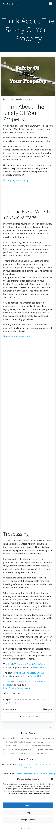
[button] (52, 779)
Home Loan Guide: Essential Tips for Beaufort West (28, 745)
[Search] (51, 727)
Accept (28, 805)
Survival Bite (36, 676)
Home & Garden (21, 699)
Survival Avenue (38, 667)
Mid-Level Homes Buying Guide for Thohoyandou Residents (28, 749)
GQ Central (10, 99)
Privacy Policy (25, 828)
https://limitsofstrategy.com (16, 688)
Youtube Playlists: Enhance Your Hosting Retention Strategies (28, 738)
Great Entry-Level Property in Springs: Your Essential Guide (28, 753)
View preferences (28, 820)
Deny (28, 812)
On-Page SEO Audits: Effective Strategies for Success (28, 742)
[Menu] (50, 3)
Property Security (36, 699)
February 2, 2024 (25, 99)
